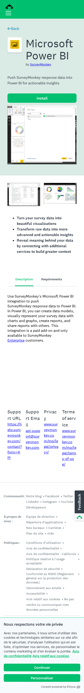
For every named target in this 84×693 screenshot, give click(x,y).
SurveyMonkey (40, 64)
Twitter (68, 496)
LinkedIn (32, 502)
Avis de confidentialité (42, 548)
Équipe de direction (40, 517)
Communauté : (14, 496)
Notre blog (34, 496)
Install (42, 98)
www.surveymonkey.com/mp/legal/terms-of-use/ (69, 447)
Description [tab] (24, 279)
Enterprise (15, 340)
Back (15, 28)
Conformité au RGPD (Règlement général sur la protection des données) (50, 578)
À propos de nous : (12, 519)
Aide (50, 533)
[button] (79, 505)
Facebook (52, 496)
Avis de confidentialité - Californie (51, 554)
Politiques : (12, 543)
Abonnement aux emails (43, 588)
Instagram (49, 502)
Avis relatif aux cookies (50, 656)
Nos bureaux (35, 528)
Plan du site (34, 533)
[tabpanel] (42, 344)
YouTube (67, 502)
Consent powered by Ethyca (58, 686)
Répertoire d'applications (44, 522)
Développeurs (36, 507)
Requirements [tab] (51, 279)
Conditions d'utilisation (43, 543)
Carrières (54, 528)
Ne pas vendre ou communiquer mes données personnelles (50, 604)
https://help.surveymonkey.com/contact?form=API (14, 441)
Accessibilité (35, 593)
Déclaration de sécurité (43, 569)
